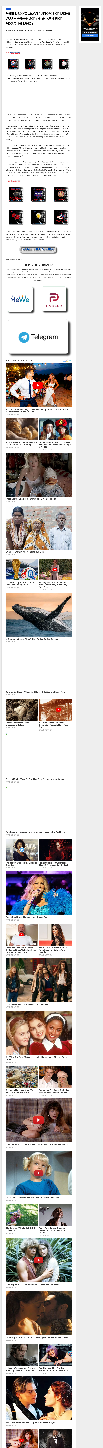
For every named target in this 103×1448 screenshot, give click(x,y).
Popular (8, 9)
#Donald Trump (36, 30)
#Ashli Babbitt (24, 30)
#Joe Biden (47, 30)
